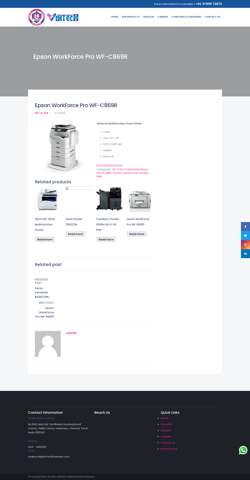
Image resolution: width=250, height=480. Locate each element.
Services (148, 16)
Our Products (130, 16)
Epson (144, 169)
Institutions (130, 173)
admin (61, 113)
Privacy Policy (169, 449)
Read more (44, 239)
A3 (113, 169)
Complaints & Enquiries (186, 16)
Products (166, 424)
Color (119, 169)
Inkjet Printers (113, 173)
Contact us (168, 442)
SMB (99, 176)
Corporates (131, 169)
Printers (143, 173)
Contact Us (212, 16)
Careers (163, 16)
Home (114, 16)
